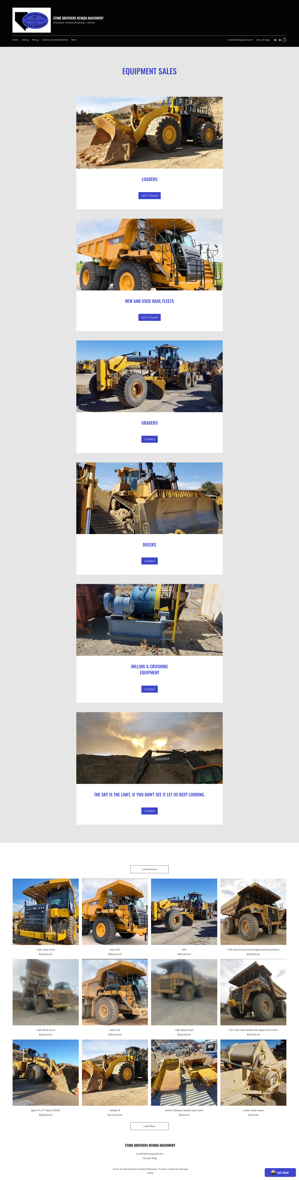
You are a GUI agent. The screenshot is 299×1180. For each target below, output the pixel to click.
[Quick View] (46, 912)
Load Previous (149, 869)
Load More (149, 1126)
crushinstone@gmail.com (240, 40)
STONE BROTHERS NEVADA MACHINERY (78, 17)
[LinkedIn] (275, 39)
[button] (284, 39)
